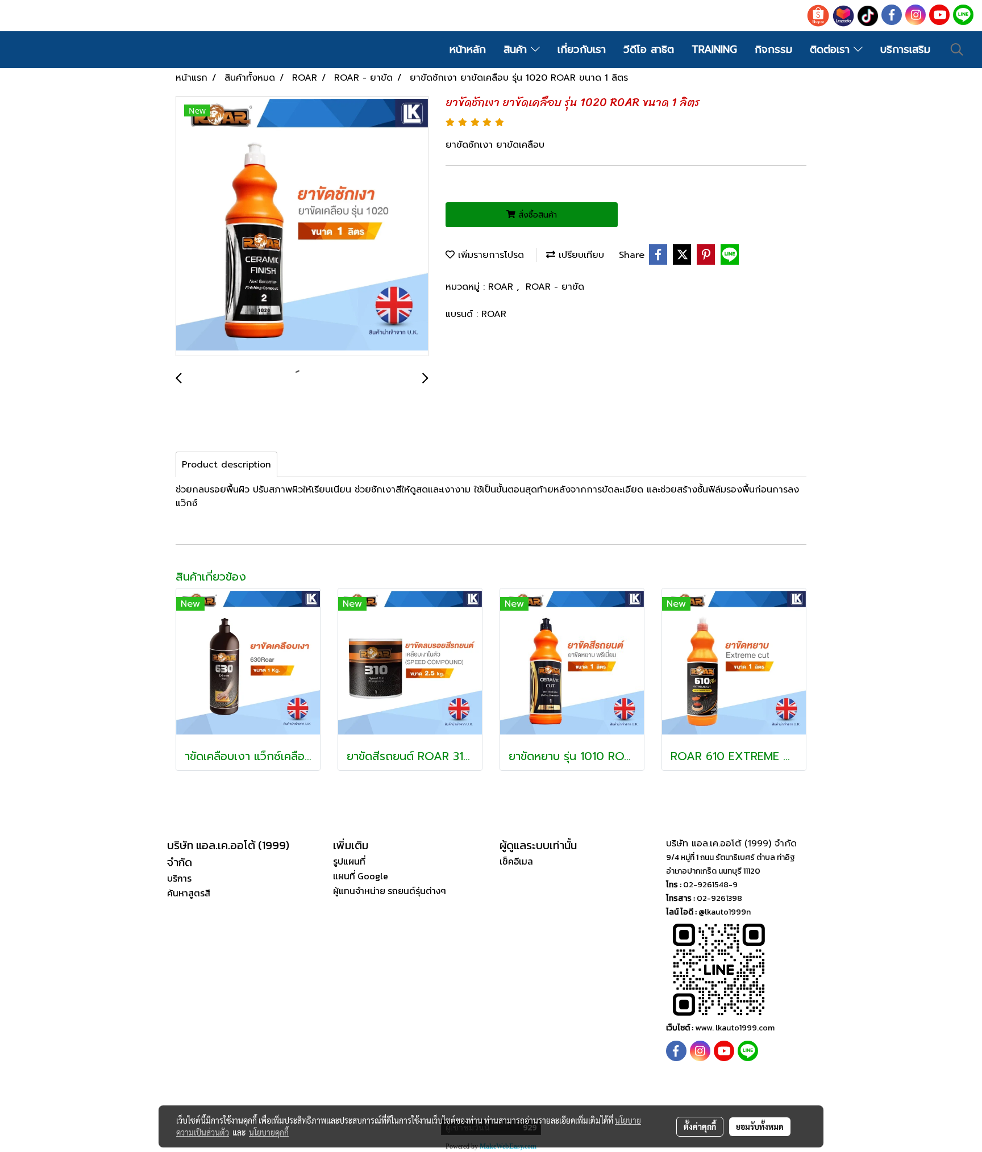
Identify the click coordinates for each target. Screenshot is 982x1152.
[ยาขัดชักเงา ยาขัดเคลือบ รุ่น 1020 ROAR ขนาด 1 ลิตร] (302, 227)
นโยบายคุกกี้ (269, 1132)
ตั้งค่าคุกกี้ (700, 1126)
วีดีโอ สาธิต (648, 49)
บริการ (179, 878)
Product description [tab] (226, 464)
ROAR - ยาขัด (555, 287)
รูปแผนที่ (349, 861)
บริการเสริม (905, 49)
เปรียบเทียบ (579, 255)
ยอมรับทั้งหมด (760, 1126)
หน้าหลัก (468, 49)
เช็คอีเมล (516, 861)
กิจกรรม (773, 49)
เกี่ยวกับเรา (581, 49)
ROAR (502, 287)
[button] (956, 49)
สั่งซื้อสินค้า (536, 215)
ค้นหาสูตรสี (188, 893)
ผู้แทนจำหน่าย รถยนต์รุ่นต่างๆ (389, 891)
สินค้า (517, 49)
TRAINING (714, 49)
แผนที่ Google (360, 876)
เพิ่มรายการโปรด (489, 255)
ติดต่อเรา (832, 49)
